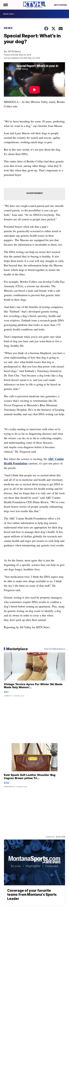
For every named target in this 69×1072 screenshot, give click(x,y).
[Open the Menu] (5, 5)
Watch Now (59, 5)
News (8, 28)
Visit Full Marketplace (54, 649)
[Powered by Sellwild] (60, 837)
